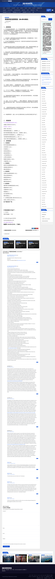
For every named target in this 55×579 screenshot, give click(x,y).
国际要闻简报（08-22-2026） (46, 556)
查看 (33, 12)
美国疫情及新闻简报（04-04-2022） (31, 230)
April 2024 (43, 150)
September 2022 (44, 191)
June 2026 (43, 94)
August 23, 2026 (32, 558)
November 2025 (44, 109)
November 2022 (44, 187)
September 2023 (44, 165)
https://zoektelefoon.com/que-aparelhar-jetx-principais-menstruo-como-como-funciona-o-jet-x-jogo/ (21, 412)
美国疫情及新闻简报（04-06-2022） (10, 230)
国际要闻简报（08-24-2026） (46, 63)
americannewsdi (8, 21)
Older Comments (6, 252)
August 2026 (44, 90)
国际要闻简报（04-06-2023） (8, 244)
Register (23, 10)
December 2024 (44, 133)
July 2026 (43, 92)
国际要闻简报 (27, 4)
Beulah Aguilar (44, 82)
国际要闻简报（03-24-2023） (33, 244)
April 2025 (43, 124)
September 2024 (44, 139)
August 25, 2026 (6, 558)
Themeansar (15, 576)
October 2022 (44, 189)
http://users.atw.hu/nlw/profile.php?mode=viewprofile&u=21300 (16, 444)
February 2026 (44, 103)
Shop (28, 10)
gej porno (8, 473)
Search (43, 16)
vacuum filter (44, 75)
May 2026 (43, 96)
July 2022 (43, 195)
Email (3, 533)
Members (4, 10)
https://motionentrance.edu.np (11, 255)
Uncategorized (44, 212)
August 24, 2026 (19, 558)
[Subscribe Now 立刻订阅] (50, 19)
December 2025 (44, 107)
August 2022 (44, 193)
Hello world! (48, 75)
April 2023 (43, 176)
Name (4, 528)
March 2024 (43, 152)
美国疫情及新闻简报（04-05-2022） (17, 19)
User (37, 10)
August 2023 (44, 167)
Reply (37, 262)
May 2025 (43, 122)
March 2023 (43, 178)
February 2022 (44, 206)
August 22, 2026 (44, 558)
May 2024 (43, 148)
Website (4, 538)
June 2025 (43, 120)
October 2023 (44, 163)
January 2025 (44, 131)
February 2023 (44, 180)
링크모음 (43, 79)
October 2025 (44, 111)
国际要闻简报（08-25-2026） (46, 61)
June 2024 (43, 146)
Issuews (8, 462)
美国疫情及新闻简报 (7, 17)
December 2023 (44, 159)
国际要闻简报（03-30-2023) (20, 244)
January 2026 (44, 105)
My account (10, 10)
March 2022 (43, 204)
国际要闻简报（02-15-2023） (7, 12)
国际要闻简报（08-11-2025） (17, 12)
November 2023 (44, 161)
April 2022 (43, 202)
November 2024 (44, 135)
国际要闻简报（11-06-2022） (27, 12)
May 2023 (43, 174)
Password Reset (17, 10)
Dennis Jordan (44, 77)
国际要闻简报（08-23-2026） (46, 65)
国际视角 (43, 216)
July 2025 (43, 118)
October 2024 (44, 137)
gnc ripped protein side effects (12, 266)
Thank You (32, 10)
